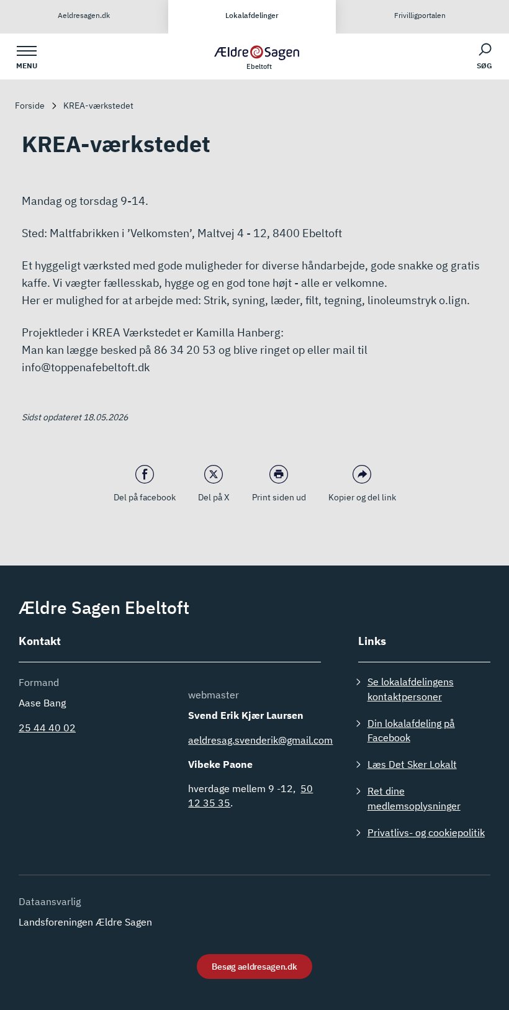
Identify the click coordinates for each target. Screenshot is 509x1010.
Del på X (214, 497)
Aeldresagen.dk (84, 15)
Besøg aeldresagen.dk (254, 966)
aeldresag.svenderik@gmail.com (260, 740)
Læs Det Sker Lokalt (412, 764)
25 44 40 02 (47, 727)
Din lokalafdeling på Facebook (411, 730)
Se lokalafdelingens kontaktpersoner (410, 688)
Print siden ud (279, 497)
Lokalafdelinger (252, 15)
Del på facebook (145, 497)
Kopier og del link (362, 497)
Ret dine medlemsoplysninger (414, 798)
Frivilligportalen (420, 15)
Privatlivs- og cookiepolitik (426, 832)
